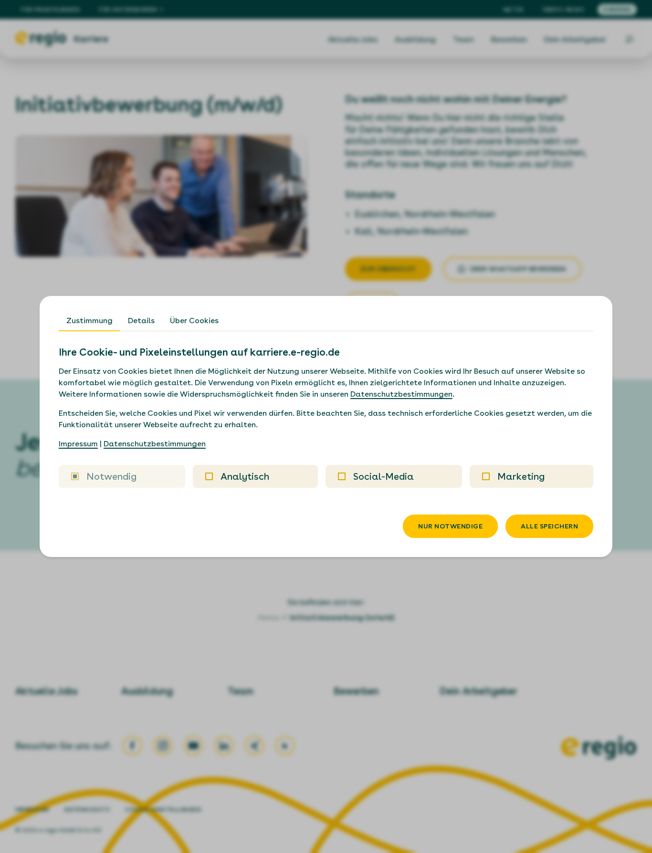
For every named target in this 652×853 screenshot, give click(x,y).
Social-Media (383, 476)
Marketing (521, 476)
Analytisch (245, 476)
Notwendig (111, 476)
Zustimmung (89, 320)
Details (141, 320)
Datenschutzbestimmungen (401, 394)
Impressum (78, 443)
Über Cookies (194, 320)
